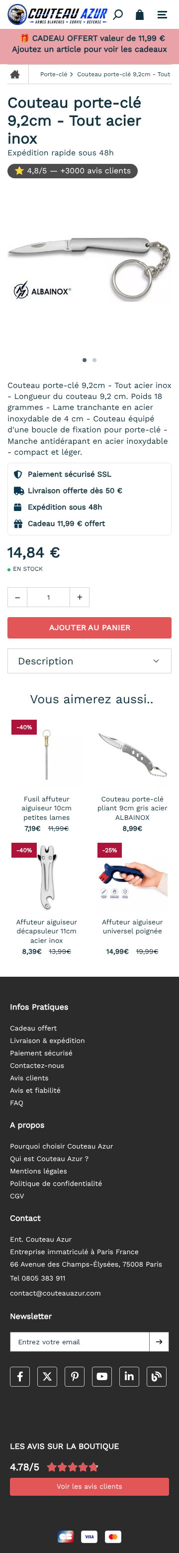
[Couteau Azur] (58, 14)
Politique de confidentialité (56, 1184)
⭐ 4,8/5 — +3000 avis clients (72, 170)
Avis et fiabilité (35, 1091)
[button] (159, 1342)
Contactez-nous (37, 1066)
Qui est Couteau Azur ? (49, 1159)
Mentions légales (38, 1171)
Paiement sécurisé (41, 1053)
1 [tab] (85, 360)
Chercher (118, 14)
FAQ (16, 1103)
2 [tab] (94, 360)
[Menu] (162, 15)
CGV (17, 1196)
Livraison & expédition (47, 1041)
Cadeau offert (33, 1029)
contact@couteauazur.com (55, 1293)
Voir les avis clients (89, 1487)
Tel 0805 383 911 (38, 1279)
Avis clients (29, 1078)
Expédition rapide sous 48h (60, 152)
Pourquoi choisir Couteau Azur (61, 1147)
